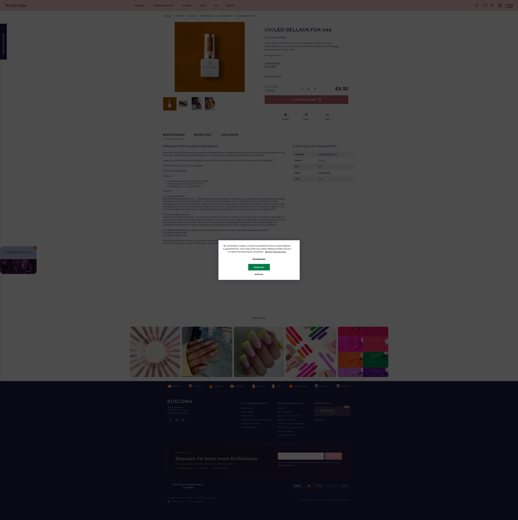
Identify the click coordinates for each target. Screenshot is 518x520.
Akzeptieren (259, 267)
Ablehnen (259, 274)
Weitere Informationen (275, 251)
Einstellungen (259, 258)
